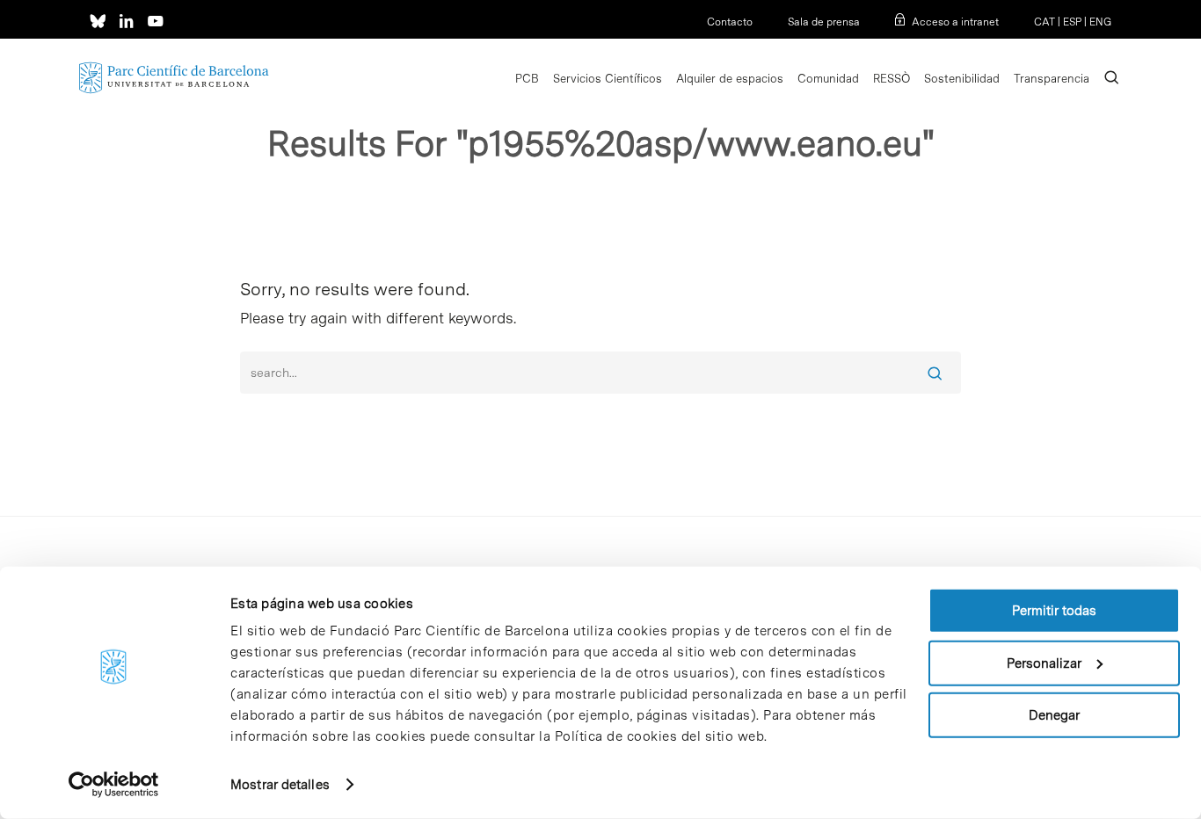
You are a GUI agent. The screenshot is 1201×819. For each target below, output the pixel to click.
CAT (1044, 22)
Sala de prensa (824, 22)
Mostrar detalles (280, 785)
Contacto (730, 22)
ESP (1072, 22)
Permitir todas (1054, 611)
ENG (1100, 22)
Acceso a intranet (955, 22)
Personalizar (1044, 662)
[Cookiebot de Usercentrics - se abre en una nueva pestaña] (114, 785)
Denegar (1054, 715)
